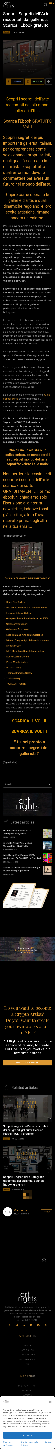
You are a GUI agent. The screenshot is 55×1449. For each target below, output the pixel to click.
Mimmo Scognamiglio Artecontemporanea (27, 640)
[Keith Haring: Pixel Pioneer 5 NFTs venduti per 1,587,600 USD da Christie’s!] (47, 858)
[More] (48, 81)
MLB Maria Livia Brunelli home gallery (25, 651)
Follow (46, 1211)
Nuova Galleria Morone (17, 656)
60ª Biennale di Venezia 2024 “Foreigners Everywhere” (17, 832)
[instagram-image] (11, 1227)
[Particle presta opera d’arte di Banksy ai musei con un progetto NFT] (47, 870)
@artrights (20, 1210)
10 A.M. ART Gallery (16, 684)
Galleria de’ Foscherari (17, 629)
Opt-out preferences (8, 1443)
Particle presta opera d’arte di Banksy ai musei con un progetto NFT (21, 869)
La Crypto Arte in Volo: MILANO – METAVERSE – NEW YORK (18, 844)
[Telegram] (38, 1325)
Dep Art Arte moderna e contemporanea (26, 607)
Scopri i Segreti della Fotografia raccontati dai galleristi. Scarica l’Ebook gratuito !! (23, 1181)
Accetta (27, 1435)
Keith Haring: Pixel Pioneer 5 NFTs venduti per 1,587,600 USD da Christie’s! (22, 857)
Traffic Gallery (13, 678)
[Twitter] (46, 1325)
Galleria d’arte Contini (17, 624)
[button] (50, 1402)
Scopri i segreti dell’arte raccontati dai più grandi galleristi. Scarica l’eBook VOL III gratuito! (25, 1130)
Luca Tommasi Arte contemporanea (24, 635)
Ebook (6, 32)
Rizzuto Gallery (13, 667)
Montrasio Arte (14, 645)
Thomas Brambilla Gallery (19, 673)
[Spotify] (31, 1325)
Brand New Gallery (15, 602)
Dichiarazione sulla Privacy (29, 1443)
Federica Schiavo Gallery (18, 613)
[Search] (48, 784)
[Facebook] (9, 1325)
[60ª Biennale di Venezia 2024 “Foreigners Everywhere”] (47, 833)
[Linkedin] (24, 1325)
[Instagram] (17, 1325)
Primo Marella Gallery (17, 662)
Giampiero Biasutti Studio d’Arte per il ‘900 (27, 618)
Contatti (48, 1442)
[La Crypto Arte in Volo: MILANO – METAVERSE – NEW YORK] (47, 845)
